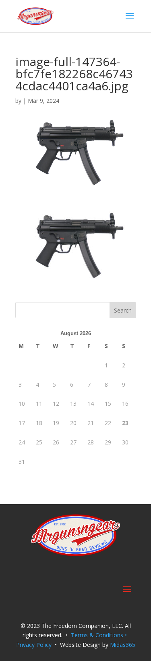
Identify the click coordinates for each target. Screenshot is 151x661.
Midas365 (122, 644)
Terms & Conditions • (99, 635)
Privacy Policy (34, 644)
